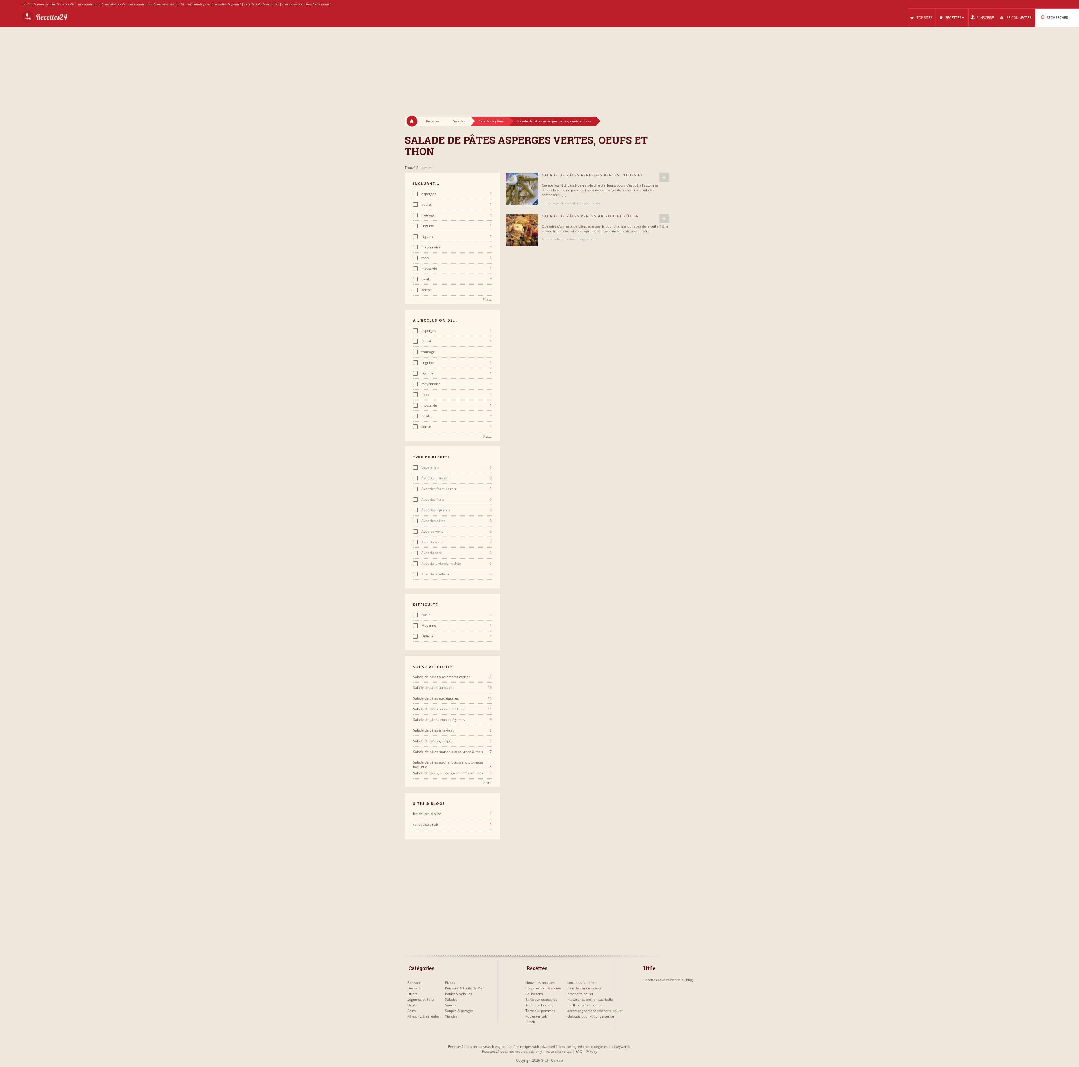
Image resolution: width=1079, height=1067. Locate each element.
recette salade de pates (261, 4)
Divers (412, 993)
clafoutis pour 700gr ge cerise (590, 1016)
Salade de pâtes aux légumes (452, 698)
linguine (456, 226)
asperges (456, 194)
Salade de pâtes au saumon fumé (452, 709)
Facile (456, 615)
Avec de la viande (456, 478)
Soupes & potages (459, 1010)
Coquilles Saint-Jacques (543, 988)
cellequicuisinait (452, 824)
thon (456, 258)
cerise (456, 290)
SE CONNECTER (1019, 17)
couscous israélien (581, 982)
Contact (557, 1060)
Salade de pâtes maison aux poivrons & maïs (452, 752)
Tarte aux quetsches (541, 999)
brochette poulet (580, 993)
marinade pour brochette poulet (102, 4)
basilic (456, 279)
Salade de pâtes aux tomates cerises (452, 677)
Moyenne (456, 625)
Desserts (414, 988)
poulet (456, 204)
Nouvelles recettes (540, 982)
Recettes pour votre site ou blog (668, 979)
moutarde (456, 268)
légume (456, 236)
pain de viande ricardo (584, 988)
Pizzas (450, 982)
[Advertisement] (539, 66)
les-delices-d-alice (452, 814)
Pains (411, 1010)
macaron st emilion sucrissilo (590, 999)
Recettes (432, 121)
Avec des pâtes (456, 521)
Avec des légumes (456, 510)
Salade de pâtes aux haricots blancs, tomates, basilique (452, 762)
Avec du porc (456, 553)
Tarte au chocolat (539, 1005)
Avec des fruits (456, 499)
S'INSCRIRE (985, 17)
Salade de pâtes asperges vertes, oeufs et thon (554, 121)
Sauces (450, 1005)
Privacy (591, 1051)
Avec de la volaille (456, 574)
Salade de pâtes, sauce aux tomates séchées (452, 773)
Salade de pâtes (491, 121)
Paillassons (534, 993)
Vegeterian (456, 467)
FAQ (579, 1051)
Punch (530, 1022)
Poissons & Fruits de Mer (464, 988)
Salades (459, 121)
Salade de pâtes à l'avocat (452, 730)
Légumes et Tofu (420, 999)
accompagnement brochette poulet (594, 1010)
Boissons (414, 982)
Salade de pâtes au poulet (452, 687)
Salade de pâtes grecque (452, 741)
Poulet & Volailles (458, 993)
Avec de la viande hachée (456, 563)
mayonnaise (456, 247)
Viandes (451, 1016)
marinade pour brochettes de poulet (157, 4)
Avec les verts (456, 531)
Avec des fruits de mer (456, 489)
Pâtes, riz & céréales (423, 1016)
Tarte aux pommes (540, 1010)
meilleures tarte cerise (585, 1005)
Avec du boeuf (456, 542)
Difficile (456, 636)
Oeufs (412, 1005)
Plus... (487, 299)
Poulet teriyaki (536, 1016)
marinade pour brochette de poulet (48, 4)
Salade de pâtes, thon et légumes (452, 720)
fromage (456, 215)
